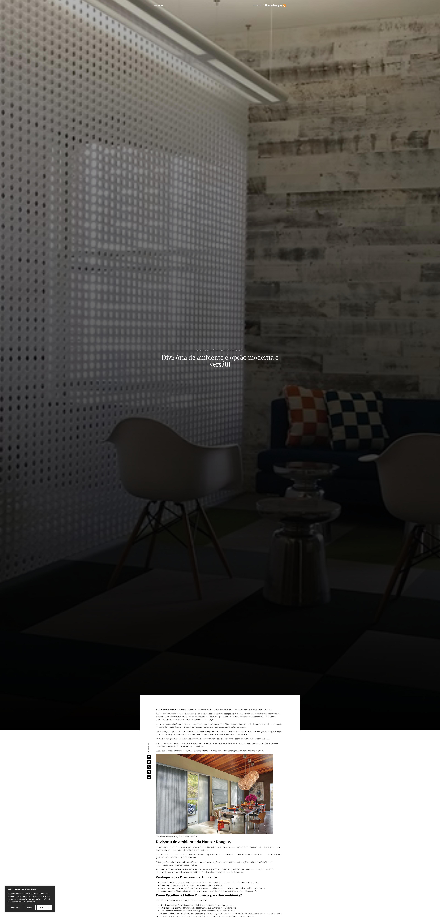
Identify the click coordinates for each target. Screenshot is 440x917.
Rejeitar (30, 907)
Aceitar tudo (44, 907)
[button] (149, 757)
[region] (30, 899)
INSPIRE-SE (257, 5)
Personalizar (15, 907)
